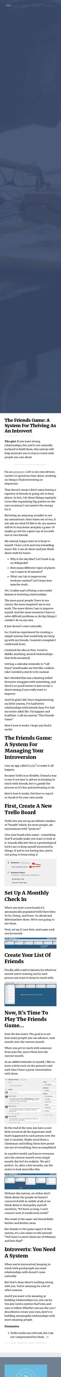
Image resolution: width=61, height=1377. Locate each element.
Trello (31, 765)
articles (25, 5)
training (36, 5)
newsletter (49, 5)
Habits (31, 1343)
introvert (19, 471)
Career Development (19, 1343)
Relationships (41, 1343)
